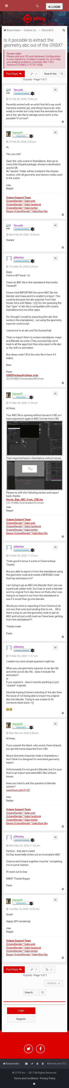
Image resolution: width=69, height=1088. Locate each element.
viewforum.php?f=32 (18, 790)
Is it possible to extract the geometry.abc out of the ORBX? (33, 43)
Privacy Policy (47, 1078)
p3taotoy (19, 257)
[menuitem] (38, 6)
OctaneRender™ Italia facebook (23, 204)
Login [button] (21, 1010)
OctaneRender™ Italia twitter (22, 208)
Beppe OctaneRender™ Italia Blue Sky (27, 211)
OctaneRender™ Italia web (20, 201)
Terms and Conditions (26, 1078)
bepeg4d (17, 132)
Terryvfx (18, 90)
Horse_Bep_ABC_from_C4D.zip (24, 499)
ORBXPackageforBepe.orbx (22, 375)
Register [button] (21, 1019)
